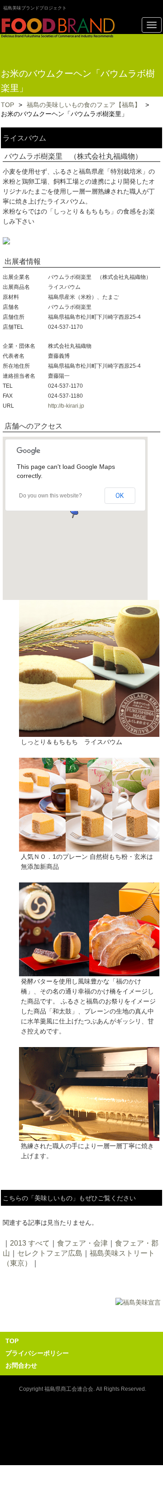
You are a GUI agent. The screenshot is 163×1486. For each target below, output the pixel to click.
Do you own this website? (50, 495)
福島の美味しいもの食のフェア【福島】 (84, 104)
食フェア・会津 (82, 1243)
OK (119, 495)
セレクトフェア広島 (49, 1253)
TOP (7, 104)
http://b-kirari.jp (66, 406)
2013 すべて (30, 1243)
